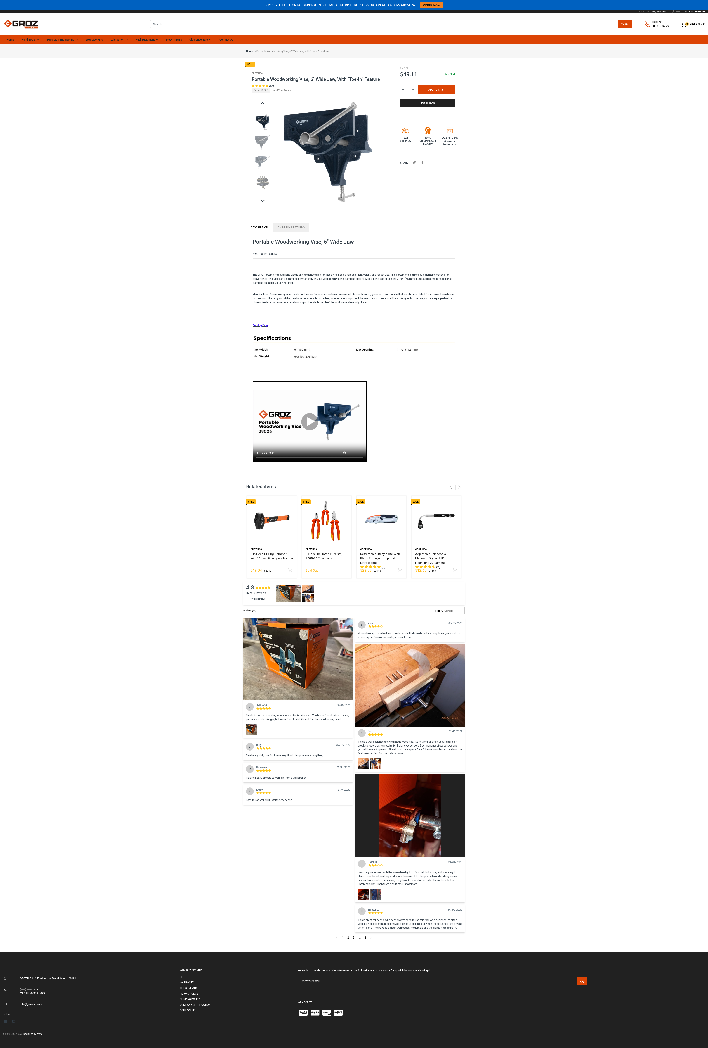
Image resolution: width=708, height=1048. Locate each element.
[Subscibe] (582, 981)
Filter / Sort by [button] (444, 610)
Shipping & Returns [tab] (291, 227)
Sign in (689, 11)
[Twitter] (414, 162)
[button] (298, 659)
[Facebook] (422, 162)
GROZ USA (257, 73)
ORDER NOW (431, 5)
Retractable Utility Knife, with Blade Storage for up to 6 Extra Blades (380, 558)
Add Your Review (282, 90)
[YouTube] (14, 1022)
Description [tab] (259, 227)
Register (700, 11)
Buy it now (428, 102)
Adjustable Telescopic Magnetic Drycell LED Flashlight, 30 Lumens (430, 558)
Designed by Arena (33, 1034)
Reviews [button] (249, 610)
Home (249, 51)
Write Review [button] (258, 599)
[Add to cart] (290, 570)
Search (625, 24)
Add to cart (436, 89)
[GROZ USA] (21, 24)
